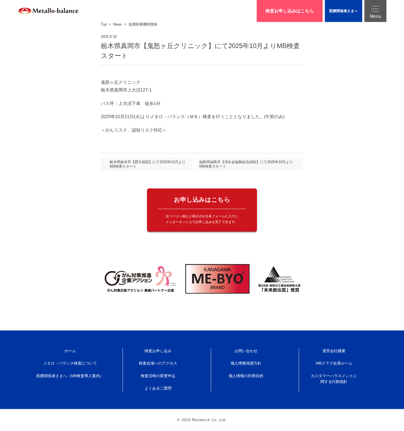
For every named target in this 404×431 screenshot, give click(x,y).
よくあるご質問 (158, 388)
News (117, 24)
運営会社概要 (333, 351)
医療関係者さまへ (343, 11)
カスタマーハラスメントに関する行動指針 (334, 379)
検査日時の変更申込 (158, 376)
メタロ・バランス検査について (70, 363)
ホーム (70, 351)
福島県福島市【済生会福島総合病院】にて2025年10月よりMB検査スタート (246, 164)
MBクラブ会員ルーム (334, 363)
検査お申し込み (158, 351)
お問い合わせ (246, 351)
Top (104, 24)
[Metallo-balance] (42, 11)
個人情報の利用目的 (246, 376)
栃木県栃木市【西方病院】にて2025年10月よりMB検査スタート (148, 164)
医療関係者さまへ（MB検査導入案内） (70, 376)
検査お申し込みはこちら (289, 11)
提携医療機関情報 (143, 24)
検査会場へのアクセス (158, 363)
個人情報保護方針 (246, 363)
